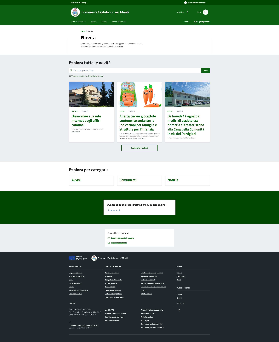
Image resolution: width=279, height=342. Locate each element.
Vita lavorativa (146, 293)
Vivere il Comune (119, 21)
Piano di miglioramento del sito (152, 327)
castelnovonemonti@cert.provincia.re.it (84, 325)
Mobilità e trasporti (148, 279)
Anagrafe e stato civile (113, 279)
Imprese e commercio (149, 276)
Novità (93, 21)
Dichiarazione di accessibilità (151, 324)
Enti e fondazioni (75, 283)
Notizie (179, 272)
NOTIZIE (75, 111)
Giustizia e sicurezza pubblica (152, 272)
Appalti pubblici (111, 283)
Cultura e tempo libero (113, 293)
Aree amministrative (76, 276)
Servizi (104, 21)
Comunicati (181, 276)
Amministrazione (78, 21)
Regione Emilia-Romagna (79, 2)
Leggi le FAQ (109, 310)
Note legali (145, 320)
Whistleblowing (147, 317)
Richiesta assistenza (112, 320)
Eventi (186, 21)
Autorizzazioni (110, 286)
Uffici (71, 279)
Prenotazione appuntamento (115, 313)
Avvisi (179, 279)
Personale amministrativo (78, 290)
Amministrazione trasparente (152, 310)
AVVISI (122, 111)
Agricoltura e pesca (112, 272)
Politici (71, 286)
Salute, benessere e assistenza (152, 283)
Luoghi (179, 294)
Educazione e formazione (114, 297)
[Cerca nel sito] (205, 12)
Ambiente (108, 276)
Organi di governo (75, 272)
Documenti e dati (75, 293)
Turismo (144, 290)
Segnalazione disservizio (114, 317)
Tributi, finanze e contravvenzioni (153, 286)
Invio (206, 70)
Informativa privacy (148, 313)
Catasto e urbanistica (113, 290)
